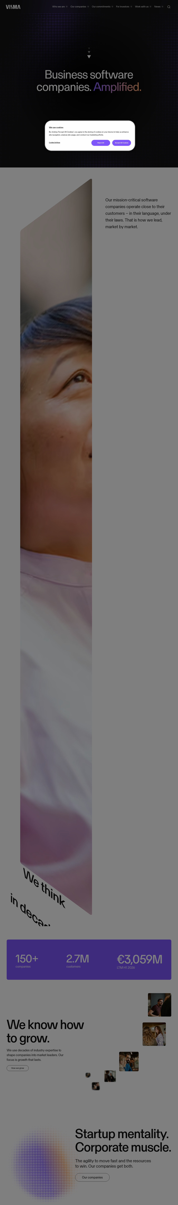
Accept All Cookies (121, 143)
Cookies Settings (54, 143)
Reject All (100, 143)
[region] (90, 135)
